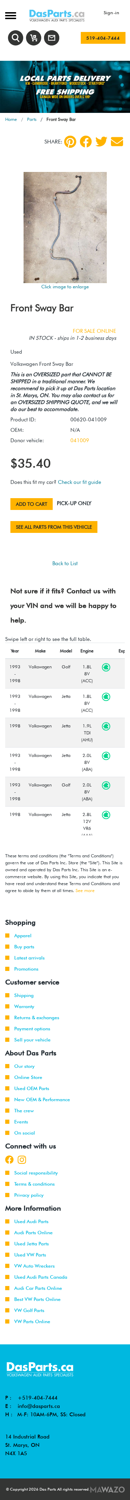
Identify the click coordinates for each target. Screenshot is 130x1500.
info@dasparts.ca (39, 1406)
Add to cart (31, 504)
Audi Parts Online (33, 1232)
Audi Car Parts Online (38, 1288)
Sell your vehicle (32, 1039)
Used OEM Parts (31, 1088)
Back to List (65, 563)
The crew (24, 1110)
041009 (79, 440)
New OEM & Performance (42, 1099)
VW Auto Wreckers (34, 1266)
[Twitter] (101, 141)
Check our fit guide (79, 482)
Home (11, 119)
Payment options (32, 1028)
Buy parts (24, 946)
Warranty (24, 1006)
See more (85, 890)
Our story (24, 1066)
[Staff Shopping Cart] (33, 38)
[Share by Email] (117, 141)
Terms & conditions (34, 1184)
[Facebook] (86, 141)
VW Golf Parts (29, 1310)
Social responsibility (36, 1173)
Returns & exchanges (36, 1017)
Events (21, 1121)
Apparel (23, 935)
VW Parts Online (32, 1321)
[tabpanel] (65, 87)
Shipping (24, 995)
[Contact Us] (51, 38)
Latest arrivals (29, 958)
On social (24, 1133)
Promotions (26, 969)
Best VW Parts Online (37, 1299)
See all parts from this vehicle (54, 527)
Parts (31, 119)
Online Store (28, 1077)
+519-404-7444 (38, 1398)
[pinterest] (70, 142)
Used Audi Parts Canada (40, 1277)
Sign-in (112, 12)
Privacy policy (29, 1195)
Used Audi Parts (31, 1221)
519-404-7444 (103, 38)
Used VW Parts (30, 1255)
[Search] (15, 38)
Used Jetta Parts (31, 1243)
